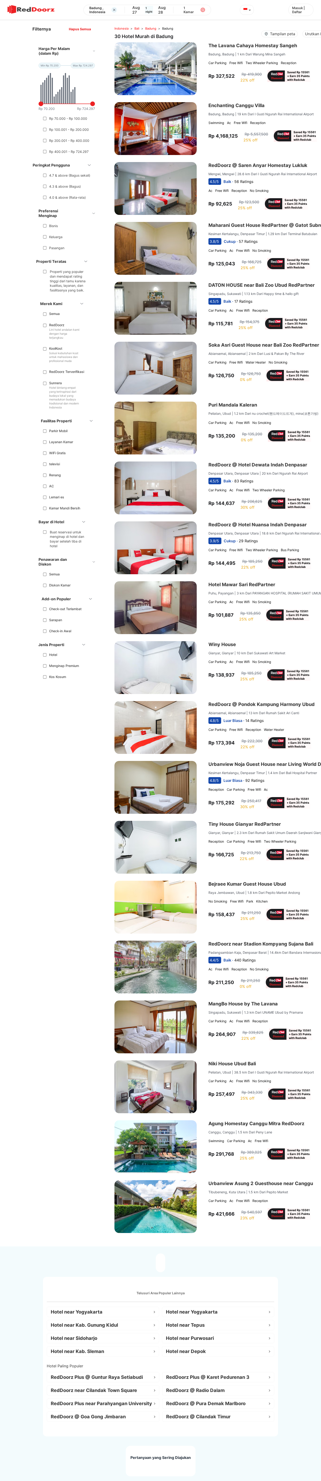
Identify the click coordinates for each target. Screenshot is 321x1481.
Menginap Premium (64, 666)
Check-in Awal (60, 631)
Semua (54, 314)
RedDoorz (56, 325)
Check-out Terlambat (65, 609)
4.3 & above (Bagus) (65, 186)
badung (150, 28)
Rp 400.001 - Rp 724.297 (69, 152)
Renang (55, 475)
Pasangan (56, 248)
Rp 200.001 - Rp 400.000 (69, 141)
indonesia (121, 28)
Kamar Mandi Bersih (64, 508)
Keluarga (56, 237)
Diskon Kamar (59, 585)
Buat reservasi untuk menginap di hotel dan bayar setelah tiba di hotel (67, 539)
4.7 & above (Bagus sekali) (69, 175)
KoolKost (55, 348)
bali (136, 28)
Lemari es (56, 497)
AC (51, 486)
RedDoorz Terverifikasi (66, 372)
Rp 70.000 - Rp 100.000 (68, 118)
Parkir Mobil (58, 431)
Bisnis (53, 226)
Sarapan (55, 620)
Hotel (53, 655)
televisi (54, 464)
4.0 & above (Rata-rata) (67, 197)
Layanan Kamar (61, 442)
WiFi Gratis (57, 453)
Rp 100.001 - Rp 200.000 (69, 130)
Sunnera (55, 383)
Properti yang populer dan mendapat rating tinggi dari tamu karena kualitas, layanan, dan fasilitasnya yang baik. (68, 281)
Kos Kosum (57, 677)
